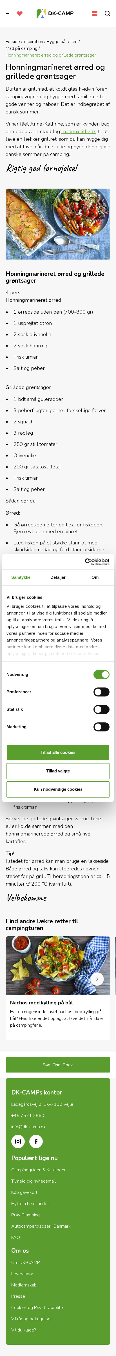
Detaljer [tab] (58, 577)
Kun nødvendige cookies (58, 789)
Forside (13, 42)
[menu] (8, 13)
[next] (97, 979)
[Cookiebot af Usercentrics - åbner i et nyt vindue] (85, 562)
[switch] (101, 691)
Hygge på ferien (61, 42)
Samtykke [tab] (21, 577)
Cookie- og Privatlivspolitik (37, 1307)
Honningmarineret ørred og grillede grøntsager (51, 55)
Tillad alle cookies (58, 752)
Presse (18, 1296)
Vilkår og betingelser (31, 1319)
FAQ (15, 1237)
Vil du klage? (23, 1330)
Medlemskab (24, 1285)
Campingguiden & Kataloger (38, 1170)
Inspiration (33, 42)
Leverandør (22, 1274)
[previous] (19, 979)
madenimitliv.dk (78, 131)
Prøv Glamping (25, 1215)
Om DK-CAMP (25, 1262)
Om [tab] (95, 577)
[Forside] (55, 14)
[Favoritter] (19, 13)
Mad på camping (21, 48)
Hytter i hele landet (30, 1204)
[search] (107, 13)
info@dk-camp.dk (28, 1127)
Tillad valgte (58, 771)
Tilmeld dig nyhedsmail (33, 1181)
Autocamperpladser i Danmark (41, 1226)
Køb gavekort (24, 1192)
